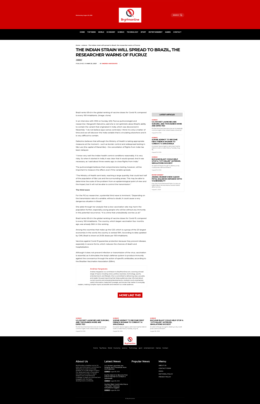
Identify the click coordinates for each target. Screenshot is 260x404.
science (84, 45)
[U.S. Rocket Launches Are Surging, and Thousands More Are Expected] (93, 308)
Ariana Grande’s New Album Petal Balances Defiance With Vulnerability (167, 179)
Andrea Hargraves (110, 63)
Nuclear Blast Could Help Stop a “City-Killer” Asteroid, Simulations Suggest (166, 161)
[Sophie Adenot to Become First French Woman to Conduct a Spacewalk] (130, 308)
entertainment (157, 175)
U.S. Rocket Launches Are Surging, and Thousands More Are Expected (167, 124)
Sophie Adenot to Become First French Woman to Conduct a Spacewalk (165, 142)
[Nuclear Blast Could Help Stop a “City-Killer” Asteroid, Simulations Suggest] (167, 308)
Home (78, 45)
